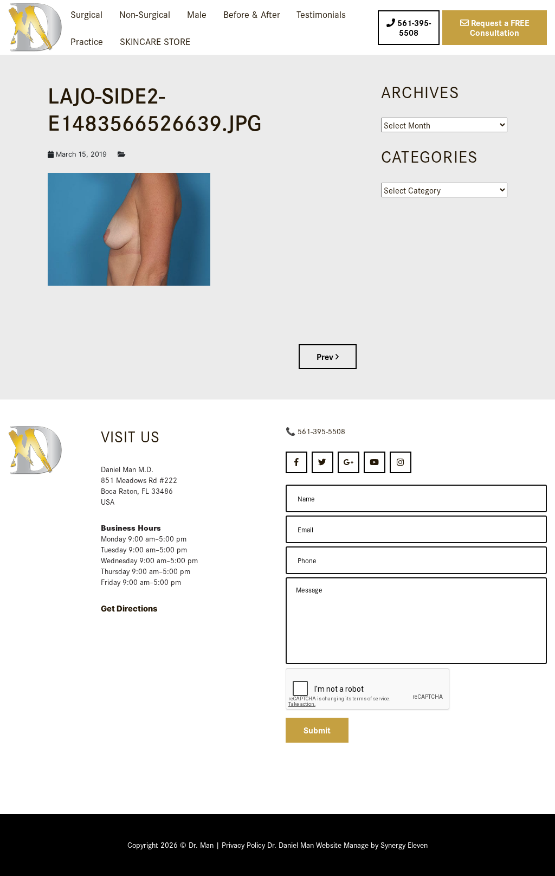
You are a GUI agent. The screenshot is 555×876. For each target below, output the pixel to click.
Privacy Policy (243, 845)
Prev (326, 356)
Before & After (251, 14)
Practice (86, 41)
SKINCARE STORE (155, 41)
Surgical (86, 14)
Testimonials (321, 14)
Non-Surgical (144, 14)
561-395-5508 (321, 431)
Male (196, 14)
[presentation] (368, 689)
